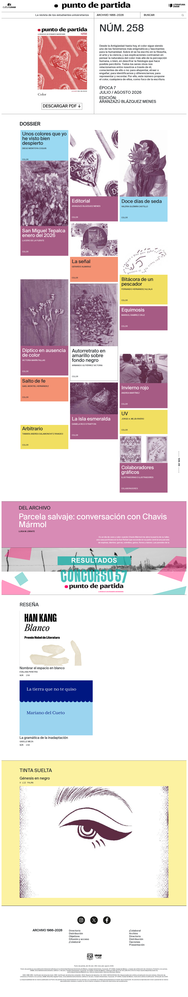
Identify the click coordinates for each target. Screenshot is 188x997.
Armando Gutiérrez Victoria (87, 365)
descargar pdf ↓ (62, 106)
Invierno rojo (135, 388)
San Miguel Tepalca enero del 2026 (43, 233)
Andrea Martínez (130, 393)
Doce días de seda (141, 201)
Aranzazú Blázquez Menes (86, 206)
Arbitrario (32, 429)
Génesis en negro (35, 778)
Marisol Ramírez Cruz (133, 315)
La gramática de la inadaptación (44, 738)
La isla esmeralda (91, 419)
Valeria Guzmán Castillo (134, 207)
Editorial (81, 201)
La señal (81, 261)
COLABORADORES (129, 488)
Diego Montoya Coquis (34, 148)
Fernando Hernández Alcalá (136, 289)
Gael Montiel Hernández (35, 386)
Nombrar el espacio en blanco (42, 668)
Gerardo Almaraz (81, 267)
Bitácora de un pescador (137, 282)
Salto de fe (33, 381)
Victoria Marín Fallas (33, 360)
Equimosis (132, 310)
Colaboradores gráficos (137, 470)
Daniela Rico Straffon (84, 424)
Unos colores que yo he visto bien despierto (44, 139)
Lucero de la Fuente (33, 241)
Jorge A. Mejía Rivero (132, 419)
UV (124, 414)
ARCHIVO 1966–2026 (110, 15)
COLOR (25, 159)
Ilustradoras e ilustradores (137, 477)
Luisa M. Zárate (27, 531)
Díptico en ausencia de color (44, 353)
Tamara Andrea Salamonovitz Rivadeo (42, 434)
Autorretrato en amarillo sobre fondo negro (88, 356)
